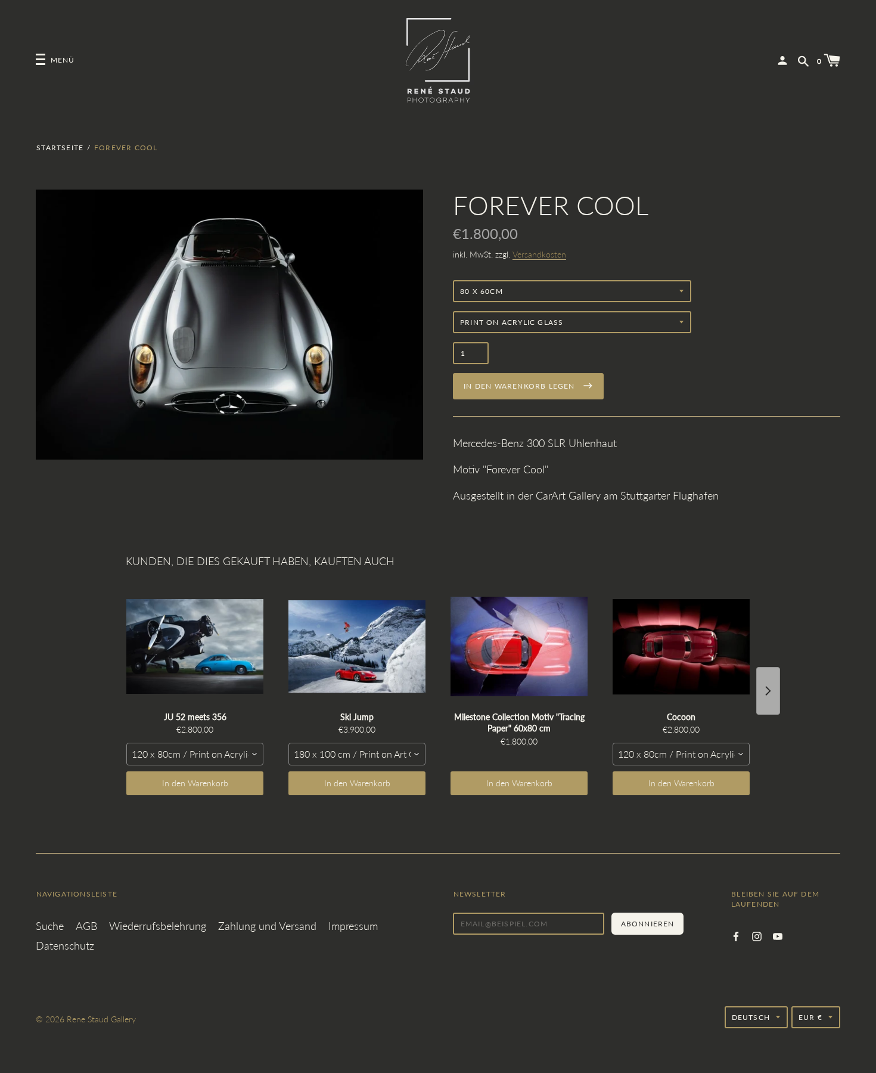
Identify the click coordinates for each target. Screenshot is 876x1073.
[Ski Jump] (356, 646)
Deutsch (751, 1017)
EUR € (810, 1017)
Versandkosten (539, 254)
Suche (50, 925)
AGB (86, 925)
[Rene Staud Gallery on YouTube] (777, 935)
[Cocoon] (681, 646)
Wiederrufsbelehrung (157, 925)
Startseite (59, 147)
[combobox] (194, 754)
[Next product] (768, 691)
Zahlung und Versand (267, 925)
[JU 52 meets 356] (194, 646)
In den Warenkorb (195, 783)
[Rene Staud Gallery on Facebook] (736, 935)
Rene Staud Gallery (101, 1019)
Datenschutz (65, 945)
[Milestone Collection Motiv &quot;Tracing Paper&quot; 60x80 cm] (519, 646)
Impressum (353, 925)
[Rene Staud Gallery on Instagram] (757, 935)
